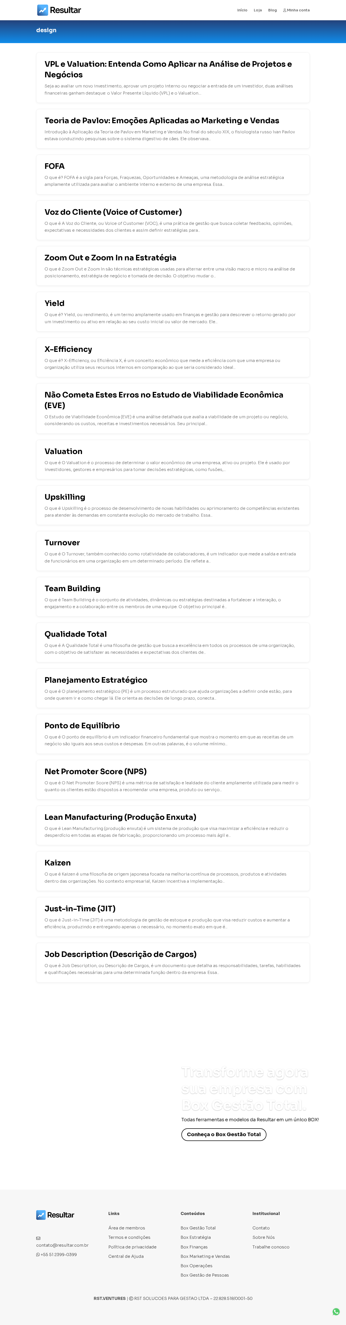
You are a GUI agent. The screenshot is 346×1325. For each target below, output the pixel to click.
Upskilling (65, 497)
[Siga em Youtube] (71, 1226)
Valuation (64, 451)
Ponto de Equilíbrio (82, 726)
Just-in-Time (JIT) (80, 909)
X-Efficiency (68, 349)
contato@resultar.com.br (62, 1245)
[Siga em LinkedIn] (60, 1226)
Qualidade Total (76, 634)
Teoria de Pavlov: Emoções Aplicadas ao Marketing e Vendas (162, 120)
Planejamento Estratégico (96, 680)
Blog (272, 10)
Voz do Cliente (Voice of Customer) (113, 212)
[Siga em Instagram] (50, 1226)
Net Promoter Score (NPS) (96, 771)
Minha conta (298, 10)
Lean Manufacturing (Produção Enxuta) (120, 817)
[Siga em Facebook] (40, 1226)
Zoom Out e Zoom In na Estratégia (111, 258)
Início (242, 10)
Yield (55, 303)
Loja (258, 10)
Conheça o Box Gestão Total (224, 1134)
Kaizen (58, 863)
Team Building (73, 588)
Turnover (62, 543)
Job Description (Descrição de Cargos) (121, 954)
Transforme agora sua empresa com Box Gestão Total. (245, 1088)
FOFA (55, 166)
